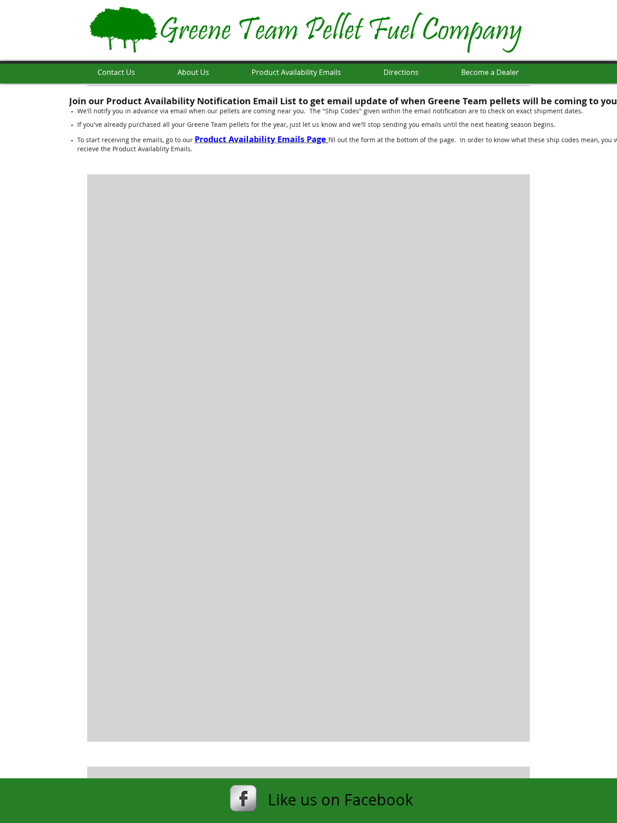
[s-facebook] (243, 798)
